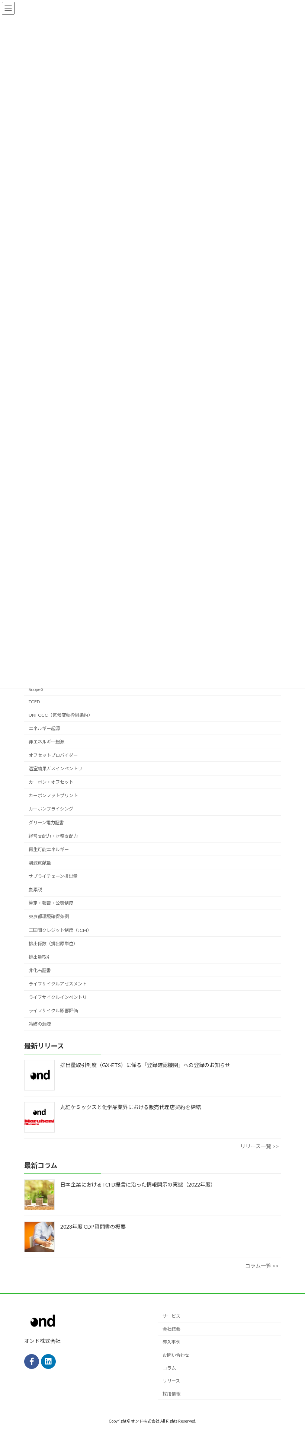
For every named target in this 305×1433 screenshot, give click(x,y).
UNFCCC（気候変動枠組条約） (61, 715)
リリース (171, 1381)
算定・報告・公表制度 (51, 903)
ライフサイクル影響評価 (53, 1010)
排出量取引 (40, 957)
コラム (169, 1368)
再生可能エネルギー (49, 849)
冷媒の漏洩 (40, 1024)
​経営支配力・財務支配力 (53, 836)
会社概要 (171, 1329)
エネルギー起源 (44, 728)
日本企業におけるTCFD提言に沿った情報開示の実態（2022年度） (138, 1184)
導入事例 (171, 1342)
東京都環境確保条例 (49, 916)
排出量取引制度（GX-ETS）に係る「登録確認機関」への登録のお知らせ (145, 1065)
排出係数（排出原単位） (53, 943)
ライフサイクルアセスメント (58, 984)
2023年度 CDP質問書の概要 (93, 1226)
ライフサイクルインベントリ (58, 997)
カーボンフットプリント (53, 795)
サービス (171, 1316)
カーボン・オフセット (51, 782)
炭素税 (35, 889)
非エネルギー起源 (46, 742)
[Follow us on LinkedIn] (48, 1361)
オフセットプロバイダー (53, 755)
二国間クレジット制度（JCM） (60, 930)
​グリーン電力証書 (46, 822)
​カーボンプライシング (51, 809)
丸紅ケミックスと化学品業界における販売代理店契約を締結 (130, 1107)
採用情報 (171, 1394)
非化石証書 (40, 970)
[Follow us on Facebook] (31, 1361)
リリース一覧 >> (259, 1146)
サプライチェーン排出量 (53, 876)
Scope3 (36, 689)
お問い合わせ (176, 1355)
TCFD (34, 701)
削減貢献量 (40, 863)
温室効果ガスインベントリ (55, 768)
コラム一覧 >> (262, 1265)
